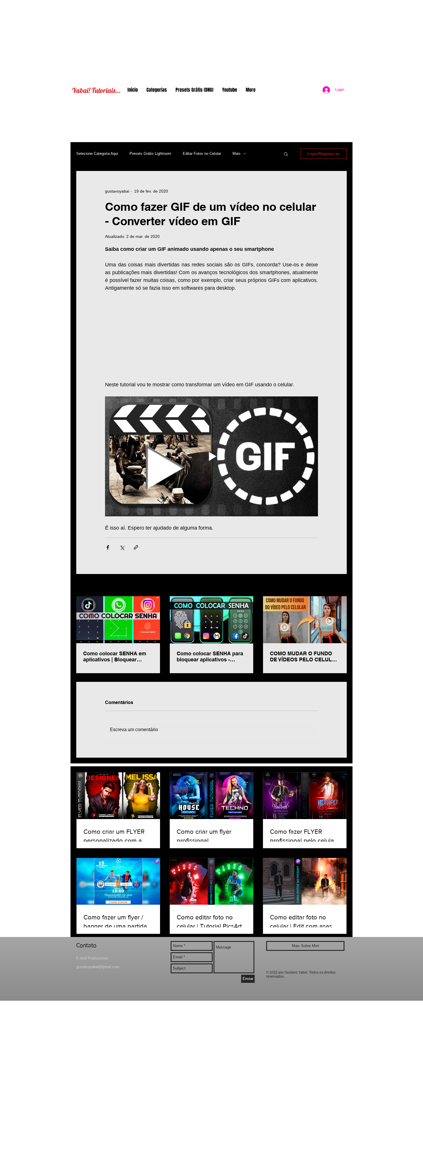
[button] (286, 153)
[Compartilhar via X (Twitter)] (122, 547)
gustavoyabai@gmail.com (97, 967)
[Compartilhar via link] (136, 547)
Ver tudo (339, 585)
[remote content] (211, 336)
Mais (237, 153)
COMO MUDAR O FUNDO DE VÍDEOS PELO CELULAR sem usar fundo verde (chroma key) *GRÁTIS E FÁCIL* (304, 656)
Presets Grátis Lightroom (150, 153)
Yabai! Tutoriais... (96, 90)
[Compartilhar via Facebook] (107, 547)
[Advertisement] (211, 40)
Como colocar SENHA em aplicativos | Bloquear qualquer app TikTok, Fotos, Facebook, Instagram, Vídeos (117, 656)
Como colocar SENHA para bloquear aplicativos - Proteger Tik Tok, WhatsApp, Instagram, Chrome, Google (211, 656)
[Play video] (211, 456)
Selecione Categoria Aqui (97, 153)
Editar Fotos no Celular (202, 153)
